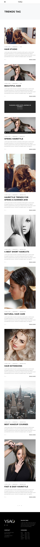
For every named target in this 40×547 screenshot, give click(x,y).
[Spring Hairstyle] (20, 125)
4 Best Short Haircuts (16, 252)
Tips (21, 46)
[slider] (33, 133)
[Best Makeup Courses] (20, 400)
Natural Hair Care (14, 314)
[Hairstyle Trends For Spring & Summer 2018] (20, 173)
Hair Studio (10, 49)
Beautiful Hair (12, 86)
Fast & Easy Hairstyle (16, 487)
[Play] (6, 133)
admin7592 (15, 46)
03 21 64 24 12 (6, 536)
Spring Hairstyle (13, 139)
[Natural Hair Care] (20, 288)
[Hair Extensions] (20, 345)
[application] (20, 133)
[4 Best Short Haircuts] (20, 230)
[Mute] (31, 133)
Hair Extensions (13, 366)
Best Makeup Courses (16, 424)
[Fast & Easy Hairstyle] (20, 460)
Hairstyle (22, 136)
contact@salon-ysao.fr (8, 535)
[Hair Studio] (20, 36)
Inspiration (23, 194)
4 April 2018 (7, 46)
